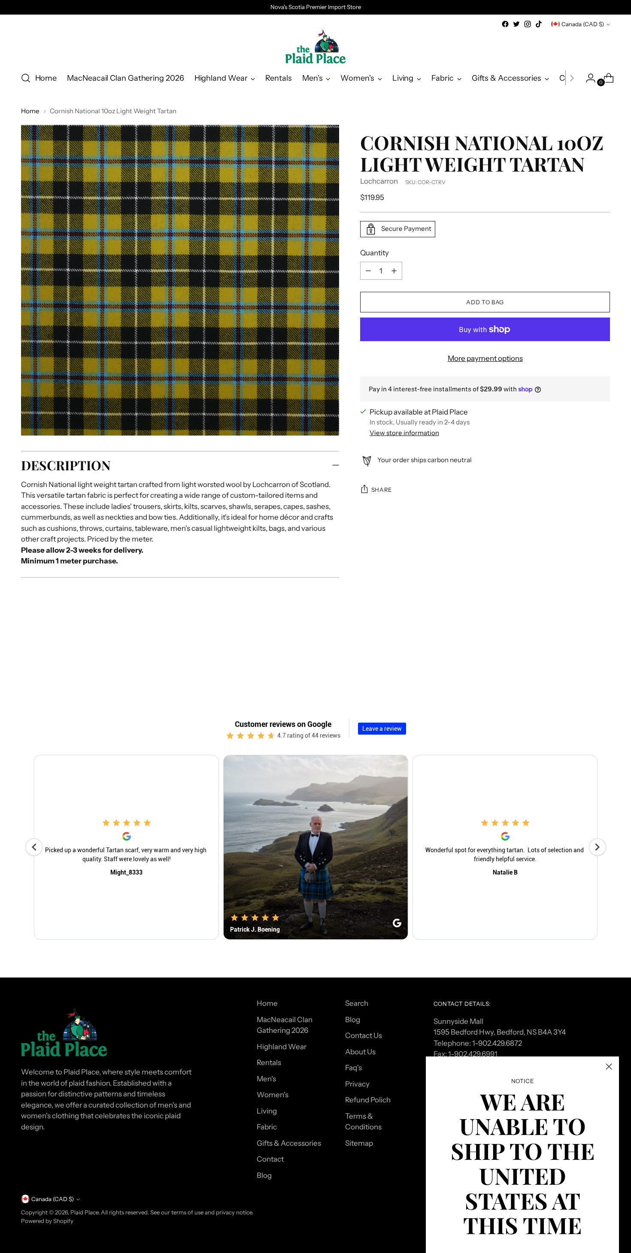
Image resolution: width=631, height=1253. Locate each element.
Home (30, 111)
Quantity (374, 252)
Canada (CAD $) (582, 24)
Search (356, 1003)
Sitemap (359, 1143)
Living (267, 1111)
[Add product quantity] (368, 270)
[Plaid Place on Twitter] (516, 24)
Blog (264, 1175)
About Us (360, 1051)
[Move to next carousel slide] (603, 658)
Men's (266, 1078)
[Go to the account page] (587, 78)
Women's (272, 1094)
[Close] (609, 1066)
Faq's (353, 1067)
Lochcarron (379, 181)
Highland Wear (281, 1046)
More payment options (485, 358)
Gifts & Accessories (289, 1143)
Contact (270, 1159)
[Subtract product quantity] (394, 270)
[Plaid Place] (315, 47)
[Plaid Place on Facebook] (505, 24)
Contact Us (363, 1035)
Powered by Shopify (47, 1220)
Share (381, 489)
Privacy (357, 1084)
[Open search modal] (25, 78)
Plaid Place (84, 1212)
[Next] (571, 78)
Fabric (267, 1127)
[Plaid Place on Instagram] (527, 24)
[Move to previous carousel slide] (583, 658)
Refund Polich (368, 1100)
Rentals (269, 1062)
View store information (404, 433)
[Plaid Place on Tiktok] (539, 24)
